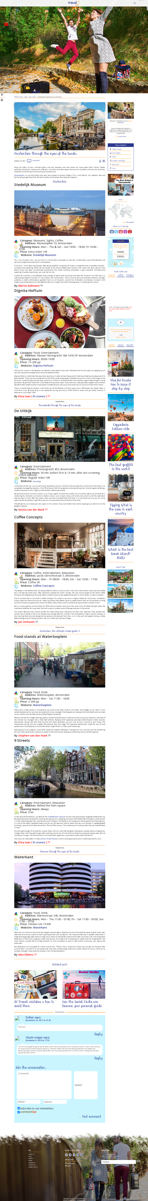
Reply (99, 1034)
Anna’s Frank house (49, 839)
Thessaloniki (130, 222)
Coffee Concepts (44, 585)
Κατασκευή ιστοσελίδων (69, 1200)
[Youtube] (130, 232)
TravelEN (69, 1166)
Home (71, 3)
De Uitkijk (37, 481)
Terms (30, 1160)
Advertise (32, 1163)
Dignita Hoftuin (43, 365)
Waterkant (40, 927)
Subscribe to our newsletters (37, 1108)
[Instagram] (125, 232)
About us (31, 1154)
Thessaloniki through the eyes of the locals (59, 405)
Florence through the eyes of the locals (59, 851)
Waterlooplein (42, 705)
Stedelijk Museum (44, 255)
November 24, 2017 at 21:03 (38, 1020)
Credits (31, 1158)
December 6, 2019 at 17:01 (38, 1040)
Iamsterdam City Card (77, 1002)
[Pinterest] (121, 232)
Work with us (33, 1167)
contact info (69, 1160)
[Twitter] (116, 232)
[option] (35, 990)
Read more (122, 137)
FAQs (30, 1156)
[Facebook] (112, 232)
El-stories (39, 396)
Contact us (32, 1165)
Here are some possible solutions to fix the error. (120, 309)
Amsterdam (19, 175)
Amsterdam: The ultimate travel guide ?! (60, 631)
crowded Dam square (56, 817)
